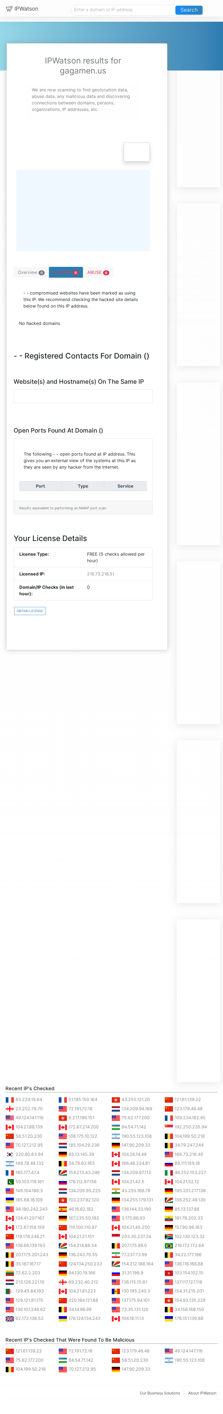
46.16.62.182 (80, 1209)
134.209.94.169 (136, 1108)
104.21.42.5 (132, 1181)
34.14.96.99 (79, 1309)
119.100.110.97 (82, 1227)
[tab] (66, 272)
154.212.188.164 (136, 1263)
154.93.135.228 (189, 1300)
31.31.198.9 (131, 1272)
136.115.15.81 (133, 1282)
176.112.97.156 (82, 1181)
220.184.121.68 (82, 1300)
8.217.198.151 (80, 1117)
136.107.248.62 (30, 1309)
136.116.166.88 (188, 1263)
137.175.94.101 (135, 1300)
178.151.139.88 (188, 1318)
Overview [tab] (30, 272)
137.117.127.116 (187, 1282)
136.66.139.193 (29, 1245)
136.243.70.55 (82, 1254)
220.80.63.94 (28, 1154)
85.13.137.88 (186, 1209)
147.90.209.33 (135, 1145)
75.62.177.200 (135, 1117)
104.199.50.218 (189, 1136)
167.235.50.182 (83, 1218)
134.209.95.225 (84, 1190)
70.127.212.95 (28, 1145)
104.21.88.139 (28, 1127)
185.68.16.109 (28, 1199)
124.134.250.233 (84, 1263)
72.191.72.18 (79, 1108)
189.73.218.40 (188, 1154)
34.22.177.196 (187, 1254)
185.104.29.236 (83, 1145)
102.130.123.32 (189, 1236)
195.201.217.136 (189, 1190)
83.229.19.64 (28, 1099)
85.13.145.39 (80, 1154)
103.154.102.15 (188, 1272)
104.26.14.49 (133, 1154)
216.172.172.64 (188, 1245)
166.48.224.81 (135, 1163)
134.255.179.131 (136, 1199)
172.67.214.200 (83, 1127)
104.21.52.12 (186, 1181)
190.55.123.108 (136, 1136)
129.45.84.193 (29, 1291)
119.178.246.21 (29, 1236)
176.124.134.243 (83, 1318)
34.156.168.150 (188, 1309)
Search (189, 10)
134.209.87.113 (135, 1172)
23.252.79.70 (28, 1108)
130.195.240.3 (135, 1291)
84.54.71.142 (133, 1127)
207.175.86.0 (133, 1245)
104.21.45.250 (135, 1227)
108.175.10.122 (82, 1136)
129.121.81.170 (28, 1300)
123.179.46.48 (188, 1108)
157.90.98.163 (187, 1227)
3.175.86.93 (132, 1218)
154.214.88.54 (82, 1245)
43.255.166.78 (135, 1190)
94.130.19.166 (81, 1272)
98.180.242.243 (31, 1209)
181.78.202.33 (188, 1218)
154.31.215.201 (188, 1291)
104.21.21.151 (80, 1236)
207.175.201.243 (31, 1254)
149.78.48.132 (29, 1163)
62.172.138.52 (29, 1318)
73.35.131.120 (134, 1309)
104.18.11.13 (132, 1318)
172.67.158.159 (29, 1227)
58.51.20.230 (28, 1136)
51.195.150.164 (82, 1099)
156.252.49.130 (189, 1199)
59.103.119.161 (29, 1181)
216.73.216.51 (100, 574)
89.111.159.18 (186, 1163)
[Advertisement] (198, 105)
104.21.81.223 (81, 1291)
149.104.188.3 (28, 1190)
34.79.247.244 (188, 1145)
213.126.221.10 (29, 1282)
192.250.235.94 (190, 1127)
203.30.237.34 (135, 1236)
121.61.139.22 (187, 1099)
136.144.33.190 (135, 1209)
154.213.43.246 (83, 1172)
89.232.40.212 (82, 1282)
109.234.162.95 (189, 1117)
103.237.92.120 (83, 1199)
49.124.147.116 (29, 1117)
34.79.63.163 (81, 1163)
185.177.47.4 (26, 1172)
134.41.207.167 (29, 1218)
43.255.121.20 (135, 1099)
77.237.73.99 (133, 1254)
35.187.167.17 (27, 1263)
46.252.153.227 (189, 1172)
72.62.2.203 (27, 1272)
